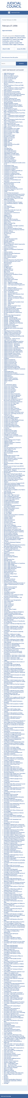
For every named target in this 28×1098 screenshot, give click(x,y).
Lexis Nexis (6, 445)
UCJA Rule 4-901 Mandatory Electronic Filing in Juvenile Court (13, 948)
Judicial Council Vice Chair (10, 363)
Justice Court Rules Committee (11, 408)
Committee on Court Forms (10, 172)
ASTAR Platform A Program (10, 108)
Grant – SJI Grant (8, 299)
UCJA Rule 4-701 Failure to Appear (12, 937)
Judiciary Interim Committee (11, 378)
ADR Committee (8, 90)
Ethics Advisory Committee (10, 256)
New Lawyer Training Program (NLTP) (13, 474)
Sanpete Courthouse (9, 552)
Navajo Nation (7, 472)
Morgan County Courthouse (11, 459)
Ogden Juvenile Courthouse (11, 480)
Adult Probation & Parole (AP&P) (12, 91)
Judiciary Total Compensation (11, 379)
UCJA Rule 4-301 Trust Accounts (12, 865)
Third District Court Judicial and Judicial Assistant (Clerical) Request (13, 595)
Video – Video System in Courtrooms (13, 1066)
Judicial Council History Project (11, 355)
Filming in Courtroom (9, 273)
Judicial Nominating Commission (11, 366)
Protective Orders (8, 521)
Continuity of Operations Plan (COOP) (13, 189)
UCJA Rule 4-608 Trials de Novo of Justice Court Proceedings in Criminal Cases (14, 922)
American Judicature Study (10, 98)
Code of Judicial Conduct (10, 161)
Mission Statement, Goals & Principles (13, 458)
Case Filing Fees (8, 148)
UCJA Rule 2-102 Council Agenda (12, 664)
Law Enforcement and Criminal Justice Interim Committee (13, 436)
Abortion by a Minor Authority (11, 76)
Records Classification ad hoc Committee (14, 531)
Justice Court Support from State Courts (14, 412)
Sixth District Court (8, 572)
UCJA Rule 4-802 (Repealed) (11, 945)
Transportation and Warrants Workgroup (14, 611)
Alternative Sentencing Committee (12, 93)
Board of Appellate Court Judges (12, 128)
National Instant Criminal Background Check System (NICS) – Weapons (14, 469)
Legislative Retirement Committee (12, 442)
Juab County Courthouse (10, 340)
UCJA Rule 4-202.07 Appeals (11, 847)
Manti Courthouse (8, 453)
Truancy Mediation (8, 615)
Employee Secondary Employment (12, 253)
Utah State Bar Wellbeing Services (12, 1058)
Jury (5, 383)
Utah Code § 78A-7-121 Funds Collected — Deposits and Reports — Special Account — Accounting (14, 1045)
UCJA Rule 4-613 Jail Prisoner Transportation (11, 934)
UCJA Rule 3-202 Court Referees (12, 761)
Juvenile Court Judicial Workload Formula (14, 420)
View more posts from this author (10, 57)
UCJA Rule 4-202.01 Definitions (11, 831)
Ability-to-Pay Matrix (9, 74)
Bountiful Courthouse (9, 136)
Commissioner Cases (9, 165)
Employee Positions (8, 248)
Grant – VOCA (7, 304)
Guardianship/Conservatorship (11, 309)
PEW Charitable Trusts (9, 492)
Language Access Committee (11, 434)
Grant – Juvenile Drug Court (11, 292)
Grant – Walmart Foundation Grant (12, 305)
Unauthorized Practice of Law (11, 1023)
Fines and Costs (8, 275)
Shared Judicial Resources (10, 571)
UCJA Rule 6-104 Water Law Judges (12, 974)
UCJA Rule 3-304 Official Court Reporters (14, 769)
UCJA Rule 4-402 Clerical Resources (12, 878)
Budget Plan (13, 37)
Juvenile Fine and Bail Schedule (11, 425)
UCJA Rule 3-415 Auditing (10, 806)
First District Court (8, 277)
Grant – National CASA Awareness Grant (14, 294)
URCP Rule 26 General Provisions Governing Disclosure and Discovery (12, 1030)
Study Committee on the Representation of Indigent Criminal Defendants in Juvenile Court (14, 584)
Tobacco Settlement (9, 604)
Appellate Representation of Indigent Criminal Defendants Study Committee (13, 105)
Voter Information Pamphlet (11, 1067)
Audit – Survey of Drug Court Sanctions (13, 126)
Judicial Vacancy (8, 375)
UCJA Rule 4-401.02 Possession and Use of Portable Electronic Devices (14, 873)
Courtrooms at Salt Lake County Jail (12, 210)
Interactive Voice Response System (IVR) (14, 336)
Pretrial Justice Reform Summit (11, 501)
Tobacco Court (7, 602)
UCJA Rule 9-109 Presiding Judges (12, 1016)
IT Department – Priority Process (12, 338)
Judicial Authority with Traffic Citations (13, 351)
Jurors (5, 382)
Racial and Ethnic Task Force (10, 527)
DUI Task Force (7, 233)
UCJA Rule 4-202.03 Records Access (13, 833)
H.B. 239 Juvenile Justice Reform (12, 311)
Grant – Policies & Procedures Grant (13, 296)
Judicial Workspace (8, 376)
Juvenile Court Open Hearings (11, 421)
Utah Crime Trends (8, 1051)
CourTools (6, 208)
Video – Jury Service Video (10, 1065)
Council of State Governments (11, 193)
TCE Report (7, 590)
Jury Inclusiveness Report (10, 384)
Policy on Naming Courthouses (11, 496)
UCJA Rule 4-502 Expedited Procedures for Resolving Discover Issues (14, 898)
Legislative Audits (8, 441)
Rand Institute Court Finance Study (12, 529)
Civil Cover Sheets (8, 156)
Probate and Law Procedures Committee (14, 514)
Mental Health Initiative (9, 456)
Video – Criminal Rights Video (11, 1063)
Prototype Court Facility (10, 522)
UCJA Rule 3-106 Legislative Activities (13, 713)
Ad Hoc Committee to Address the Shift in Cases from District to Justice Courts (14, 88)
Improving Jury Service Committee (12, 330)
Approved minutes (7, 30)
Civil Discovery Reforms (9, 157)
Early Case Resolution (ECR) (10, 238)
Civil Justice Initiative (9, 158)
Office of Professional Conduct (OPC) (13, 476)
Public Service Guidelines (10, 525)
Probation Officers (8, 517)
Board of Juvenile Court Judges (11, 132)
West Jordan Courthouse (10, 1071)
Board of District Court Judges (11, 129)
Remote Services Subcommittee (11, 537)
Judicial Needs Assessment (10, 365)
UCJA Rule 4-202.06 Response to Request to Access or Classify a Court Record (14, 845)
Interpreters (7, 337)
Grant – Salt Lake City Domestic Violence (14, 298)
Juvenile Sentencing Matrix (10, 432)
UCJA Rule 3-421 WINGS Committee (13, 815)
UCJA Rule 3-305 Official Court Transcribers (14, 773)
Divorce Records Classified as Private (13, 228)
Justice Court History (9, 392)
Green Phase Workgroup (10, 307)
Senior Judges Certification (16, 44)
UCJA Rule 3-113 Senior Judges (11, 747)
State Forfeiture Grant (9, 580)
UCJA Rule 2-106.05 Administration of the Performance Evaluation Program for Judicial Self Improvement (14, 681)
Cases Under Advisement (10, 150)
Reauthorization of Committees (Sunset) (13, 530)
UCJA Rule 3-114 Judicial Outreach (12, 748)
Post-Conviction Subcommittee (11, 499)
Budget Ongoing (8, 140)
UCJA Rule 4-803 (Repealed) (11, 946)
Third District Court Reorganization (12, 600)
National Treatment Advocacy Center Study (14, 471)
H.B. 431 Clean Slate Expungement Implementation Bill (12, 315)
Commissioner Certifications (11, 166)
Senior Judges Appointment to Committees (14, 563)
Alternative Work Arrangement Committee (14, 94)
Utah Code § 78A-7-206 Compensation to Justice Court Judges (14, 1048)
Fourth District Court (9, 278)
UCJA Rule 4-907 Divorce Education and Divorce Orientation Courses (13, 961)
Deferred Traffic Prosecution (11, 219)
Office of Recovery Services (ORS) (12, 478)
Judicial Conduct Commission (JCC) (12, 354)
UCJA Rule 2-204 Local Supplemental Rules (14, 686)
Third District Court (8, 593)
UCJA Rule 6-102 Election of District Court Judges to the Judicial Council (14, 972)
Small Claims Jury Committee (11, 576)
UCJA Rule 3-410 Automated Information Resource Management (14, 797)
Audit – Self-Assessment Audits (12, 124)
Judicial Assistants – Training (11, 346)
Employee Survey (8, 254)
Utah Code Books (8, 1033)
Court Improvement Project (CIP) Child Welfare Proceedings (13, 198)
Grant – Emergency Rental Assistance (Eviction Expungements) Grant (13, 289)
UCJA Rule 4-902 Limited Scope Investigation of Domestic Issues (12, 951)
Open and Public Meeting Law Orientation (14, 485)
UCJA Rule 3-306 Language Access (12, 774)
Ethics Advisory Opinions (10, 257)
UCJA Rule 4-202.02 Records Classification (14, 832)
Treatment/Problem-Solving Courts (12, 613)
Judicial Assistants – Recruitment (12, 345)
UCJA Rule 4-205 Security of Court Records (14, 857)
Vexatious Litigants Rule (10, 1062)
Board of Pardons (8, 133)
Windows (6, 1078)
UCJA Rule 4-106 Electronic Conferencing (14, 824)
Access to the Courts (9, 81)
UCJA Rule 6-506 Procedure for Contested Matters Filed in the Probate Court (14, 986)
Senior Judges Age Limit (9, 562)
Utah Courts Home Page (6, 1096)
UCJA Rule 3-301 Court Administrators (13, 762)
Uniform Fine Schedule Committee (12, 1026)
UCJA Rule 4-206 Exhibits (10, 858)
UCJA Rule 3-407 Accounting (11, 794)
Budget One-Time (8, 139)
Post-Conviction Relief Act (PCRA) (12, 497)
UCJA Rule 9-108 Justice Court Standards (14, 1015)
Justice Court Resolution (10, 407)
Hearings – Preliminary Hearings (11, 320)
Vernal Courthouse (8, 1059)
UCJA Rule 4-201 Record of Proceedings (13, 829)
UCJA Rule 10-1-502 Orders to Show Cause (14, 655)
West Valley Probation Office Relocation (13, 1072)
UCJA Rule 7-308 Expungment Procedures (14, 1002)
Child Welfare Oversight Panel (11, 153)
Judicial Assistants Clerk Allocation (12, 349)
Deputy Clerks (7, 221)
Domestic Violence (8, 231)
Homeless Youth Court (9, 324)
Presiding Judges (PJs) (9, 500)
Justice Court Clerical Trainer (11, 387)
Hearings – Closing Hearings (11, 317)
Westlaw (6, 1076)
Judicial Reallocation (9, 371)
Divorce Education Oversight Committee (14, 225)
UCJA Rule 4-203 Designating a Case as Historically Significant (13, 855)
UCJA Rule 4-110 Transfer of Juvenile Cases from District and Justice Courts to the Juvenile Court (14, 827)
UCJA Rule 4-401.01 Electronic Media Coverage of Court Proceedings (13, 871)
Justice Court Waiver (9, 416)
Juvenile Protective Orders (10, 430)
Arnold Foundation (8, 107)
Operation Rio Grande (9, 487)
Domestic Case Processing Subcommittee (14, 229)
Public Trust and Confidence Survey (12, 526)
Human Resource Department (11, 325)
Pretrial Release (8, 504)
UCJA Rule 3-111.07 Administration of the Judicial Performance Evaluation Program (14, 742)
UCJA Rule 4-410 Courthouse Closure (13, 894)
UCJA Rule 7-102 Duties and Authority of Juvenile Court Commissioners (14, 994)
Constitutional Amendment (10, 187)
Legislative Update (14, 42)
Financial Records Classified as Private (13, 274)
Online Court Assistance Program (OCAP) (14, 483)
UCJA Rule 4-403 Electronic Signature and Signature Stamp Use (14, 880)
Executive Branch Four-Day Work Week (13, 259)
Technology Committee (9, 592)
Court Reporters (8, 206)
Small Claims (7, 575)
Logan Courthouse (8, 450)
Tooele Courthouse (8, 605)
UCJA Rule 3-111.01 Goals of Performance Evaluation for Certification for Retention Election (14, 725)
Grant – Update (7, 300)
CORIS (5, 191)
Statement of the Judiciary (10, 581)
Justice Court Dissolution (10, 390)
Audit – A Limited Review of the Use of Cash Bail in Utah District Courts (14, 110)
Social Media (7, 577)
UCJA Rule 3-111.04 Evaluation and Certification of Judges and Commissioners (14, 733)
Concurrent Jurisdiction (9, 186)
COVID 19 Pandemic (9, 211)
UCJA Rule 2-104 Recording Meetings (13, 668)
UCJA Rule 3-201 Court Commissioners (13, 757)
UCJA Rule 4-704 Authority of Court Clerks (14, 941)
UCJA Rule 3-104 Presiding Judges (12, 709)
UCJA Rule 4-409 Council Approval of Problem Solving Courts (13, 892)
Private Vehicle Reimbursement (11, 508)
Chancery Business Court (10, 152)
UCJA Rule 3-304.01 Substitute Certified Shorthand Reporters (14, 771)
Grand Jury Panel (8, 281)
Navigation (15, 12)
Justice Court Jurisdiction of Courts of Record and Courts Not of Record (13, 399)
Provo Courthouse (8, 523)
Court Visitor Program (9, 207)
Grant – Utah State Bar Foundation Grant (14, 302)
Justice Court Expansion (10, 391)
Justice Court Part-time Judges (11, 403)
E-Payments (7, 236)
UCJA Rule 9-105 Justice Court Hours (13, 1011)
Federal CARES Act (8, 269)
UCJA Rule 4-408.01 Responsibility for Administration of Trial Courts (13, 889)
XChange (6, 1083)
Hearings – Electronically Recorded (12, 319)
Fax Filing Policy (7, 267)
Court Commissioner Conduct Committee (14, 195)
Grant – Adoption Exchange (10, 282)
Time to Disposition (8, 601)
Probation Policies (8, 518)
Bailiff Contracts (8, 127)
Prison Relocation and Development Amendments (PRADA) (12, 506)
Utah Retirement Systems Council (12, 1054)
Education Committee (9, 240)
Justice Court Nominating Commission (13, 401)
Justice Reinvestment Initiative (11, 417)
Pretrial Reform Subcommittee (11, 502)
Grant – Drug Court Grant (10, 287)
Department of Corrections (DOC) (12, 220)
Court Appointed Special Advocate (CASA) (14, 194)
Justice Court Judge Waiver (10, 397)
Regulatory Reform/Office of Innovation (13, 535)
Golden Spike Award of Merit (11, 279)
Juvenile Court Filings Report (11, 418)
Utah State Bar (7, 1057)
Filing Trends (7, 271)
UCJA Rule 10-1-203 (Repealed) (11, 644)
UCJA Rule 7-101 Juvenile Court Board (13, 992)
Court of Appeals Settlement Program (13, 202)
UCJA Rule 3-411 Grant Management (13, 799)
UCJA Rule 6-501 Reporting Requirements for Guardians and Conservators (14, 984)
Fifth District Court (8, 270)
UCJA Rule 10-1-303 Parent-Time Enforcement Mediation (12, 646)
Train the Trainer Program (10, 609)
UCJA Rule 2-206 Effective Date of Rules (14, 690)
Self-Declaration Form (9, 559)
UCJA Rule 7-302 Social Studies (11, 996)
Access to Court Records (10, 78)
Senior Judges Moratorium (10, 568)
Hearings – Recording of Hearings (12, 321)
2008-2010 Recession (9, 73)
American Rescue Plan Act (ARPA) (12, 99)
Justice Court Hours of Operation (12, 393)
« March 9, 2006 (6, 49)
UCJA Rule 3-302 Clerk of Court (11, 766)
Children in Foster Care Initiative (12, 154)
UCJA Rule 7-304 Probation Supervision (13, 998)
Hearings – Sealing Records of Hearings (13, 323)
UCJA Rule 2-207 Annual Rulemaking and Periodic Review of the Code (14, 692)
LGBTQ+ (6, 446)
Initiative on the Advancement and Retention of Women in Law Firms (12, 334)
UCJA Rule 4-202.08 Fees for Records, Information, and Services (13, 849)
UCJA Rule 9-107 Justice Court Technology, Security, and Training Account (14, 1013)
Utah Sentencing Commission (11, 1055)
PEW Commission (8, 493)
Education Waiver (8, 241)
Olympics (6, 481)
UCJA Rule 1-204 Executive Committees (13, 627)
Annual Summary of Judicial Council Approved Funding (12, 101)
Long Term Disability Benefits (11, 451)
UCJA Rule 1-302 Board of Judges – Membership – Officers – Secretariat (13, 634)
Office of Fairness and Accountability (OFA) (14, 475)
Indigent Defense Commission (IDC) (12, 332)
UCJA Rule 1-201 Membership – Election (13, 626)
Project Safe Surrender (9, 520)
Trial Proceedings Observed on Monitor (13, 614)
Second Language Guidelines (11, 556)
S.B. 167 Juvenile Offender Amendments (14, 538)
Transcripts (6, 610)
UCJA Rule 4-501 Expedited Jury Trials (13, 896)
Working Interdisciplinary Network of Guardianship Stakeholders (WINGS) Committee (13, 1081)
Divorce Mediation (8, 227)
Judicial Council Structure (10, 361)
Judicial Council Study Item (10, 362)
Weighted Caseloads (9, 1070)
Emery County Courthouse (10, 246)
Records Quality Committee (10, 533)
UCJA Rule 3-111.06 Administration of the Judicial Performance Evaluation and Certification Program (14, 739)
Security (6, 558)
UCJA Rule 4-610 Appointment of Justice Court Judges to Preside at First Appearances (14, 931)
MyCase (6, 462)
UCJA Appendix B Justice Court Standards (14, 617)
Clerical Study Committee (10, 160)
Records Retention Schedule (11, 534)
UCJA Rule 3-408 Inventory (10, 795)
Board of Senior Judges (9, 135)
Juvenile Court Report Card (10, 422)
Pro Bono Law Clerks (9, 510)
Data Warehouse (8, 216)
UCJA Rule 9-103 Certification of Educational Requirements (12, 1009)
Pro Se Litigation (8, 512)
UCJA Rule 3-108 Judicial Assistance (13, 717)
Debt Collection (8, 217)
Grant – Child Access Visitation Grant (13, 283)
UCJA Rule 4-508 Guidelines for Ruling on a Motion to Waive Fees (14, 904)
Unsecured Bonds (8, 1028)
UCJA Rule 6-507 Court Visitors (11, 988)
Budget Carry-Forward (9, 137)
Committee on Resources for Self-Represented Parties (12, 183)
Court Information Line (9, 200)
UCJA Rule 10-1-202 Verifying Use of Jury (14, 643)
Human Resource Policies (10, 326)
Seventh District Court (9, 569)
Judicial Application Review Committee (13, 342)
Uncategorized (7, 1024)
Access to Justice (8, 80)
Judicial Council (14, 4)
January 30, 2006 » (21, 49)
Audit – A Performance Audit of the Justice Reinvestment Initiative (14, 120)
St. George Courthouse (9, 579)
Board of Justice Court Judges (11, 131)
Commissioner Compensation (11, 168)
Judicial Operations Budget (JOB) (12, 367)
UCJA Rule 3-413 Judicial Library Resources (14, 803)
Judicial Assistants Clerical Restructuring (14, 347)
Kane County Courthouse (10, 433)
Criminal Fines (7, 214)
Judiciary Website (8, 380)
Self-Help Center (8, 560)
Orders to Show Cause (9, 488)
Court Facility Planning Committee (12, 196)
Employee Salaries (8, 252)
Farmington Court (8, 266)
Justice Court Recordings (10, 404)
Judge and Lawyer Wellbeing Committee (13, 341)
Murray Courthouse (8, 460)
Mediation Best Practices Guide (11, 455)
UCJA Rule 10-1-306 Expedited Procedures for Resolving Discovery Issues (14, 649)
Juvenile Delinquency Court (10, 424)
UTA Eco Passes (8, 1032)
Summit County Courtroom (10, 587)
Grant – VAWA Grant (9, 303)
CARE (5, 147)
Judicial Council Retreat (9, 359)
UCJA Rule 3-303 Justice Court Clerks (13, 768)
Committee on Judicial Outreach (12, 173)
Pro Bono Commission (9, 509)
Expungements (7, 263)
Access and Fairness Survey (10, 77)
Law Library (6, 438)
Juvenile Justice (8, 429)
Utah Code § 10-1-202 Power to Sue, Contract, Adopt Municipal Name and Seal (14, 1035)
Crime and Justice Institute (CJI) (12, 212)
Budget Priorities (8, 143)
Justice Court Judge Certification (12, 396)
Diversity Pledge (8, 224)
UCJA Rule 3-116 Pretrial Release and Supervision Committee (13, 753)
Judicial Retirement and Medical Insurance (14, 374)
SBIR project (7, 554)
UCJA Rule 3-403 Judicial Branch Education (14, 787)
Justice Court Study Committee (11, 411)
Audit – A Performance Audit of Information (14, 115)
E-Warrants (6, 237)
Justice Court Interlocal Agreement (12, 395)
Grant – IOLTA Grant (9, 291)
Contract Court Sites (9, 190)
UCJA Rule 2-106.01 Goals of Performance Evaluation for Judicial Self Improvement (14, 670)
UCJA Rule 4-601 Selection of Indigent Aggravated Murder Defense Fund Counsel (14, 914)
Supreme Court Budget (9, 588)
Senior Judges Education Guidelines (12, 567)
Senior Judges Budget (9, 564)
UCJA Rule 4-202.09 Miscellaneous (12, 850)
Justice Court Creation (9, 388)
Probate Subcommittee (9, 516)
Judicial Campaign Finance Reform (12, 353)
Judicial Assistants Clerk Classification (13, 350)
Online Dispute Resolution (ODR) (12, 484)
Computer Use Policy (9, 185)
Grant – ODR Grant (8, 295)
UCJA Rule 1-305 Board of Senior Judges (14, 639)
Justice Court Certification (10, 386)
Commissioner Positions (10, 169)
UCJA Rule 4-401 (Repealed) (11, 869)
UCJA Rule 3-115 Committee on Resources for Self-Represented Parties (14, 750)
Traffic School (7, 608)
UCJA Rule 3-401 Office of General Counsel (14, 784)
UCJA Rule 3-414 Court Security (12, 805)
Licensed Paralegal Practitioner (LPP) (13, 447)
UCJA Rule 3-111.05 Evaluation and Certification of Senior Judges (12, 736)
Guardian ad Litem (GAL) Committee (12, 308)
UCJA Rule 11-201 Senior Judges (12, 657)
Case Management (8, 149)
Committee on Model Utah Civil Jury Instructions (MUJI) (12, 175)
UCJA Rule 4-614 (8, 936)
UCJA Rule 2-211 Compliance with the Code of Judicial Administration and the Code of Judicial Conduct (14, 698)
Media (5, 454)
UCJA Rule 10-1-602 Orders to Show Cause (14, 656)
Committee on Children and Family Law (13, 170)
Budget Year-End (8, 145)
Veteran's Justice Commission (11, 1061)
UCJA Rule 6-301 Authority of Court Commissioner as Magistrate (12, 976)
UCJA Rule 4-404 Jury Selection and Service (14, 882)
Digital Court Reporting (9, 223)
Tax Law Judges (7, 589)
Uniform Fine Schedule (9, 1025)
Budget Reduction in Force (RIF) (11, 144)
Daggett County (8, 215)
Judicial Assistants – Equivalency (12, 344)
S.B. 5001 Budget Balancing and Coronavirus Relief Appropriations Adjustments (14, 545)
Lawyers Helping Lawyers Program (12, 439)
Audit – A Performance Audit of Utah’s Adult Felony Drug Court (13, 122)
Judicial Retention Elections (10, 372)
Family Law (6, 265)
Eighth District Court (9, 242)
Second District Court (9, 555)
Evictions (6, 258)
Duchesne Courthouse (9, 232)
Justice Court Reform (9, 405)
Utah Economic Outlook (9, 1053)
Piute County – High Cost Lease (11, 495)
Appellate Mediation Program (11, 103)
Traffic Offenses (8, 606)
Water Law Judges (8, 1068)
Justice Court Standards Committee (12, 409)
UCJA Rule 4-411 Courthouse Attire (12, 895)
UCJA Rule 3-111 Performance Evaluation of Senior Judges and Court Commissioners (14, 721)
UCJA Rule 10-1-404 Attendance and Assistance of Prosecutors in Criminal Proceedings (13, 652)
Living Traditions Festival (10, 449)
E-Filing (5, 235)
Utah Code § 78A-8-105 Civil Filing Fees (13, 1050)
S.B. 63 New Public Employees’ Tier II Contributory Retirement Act (13, 548)
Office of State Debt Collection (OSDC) (13, 479)
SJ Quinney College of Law (10, 573)
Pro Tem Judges (8, 513)
